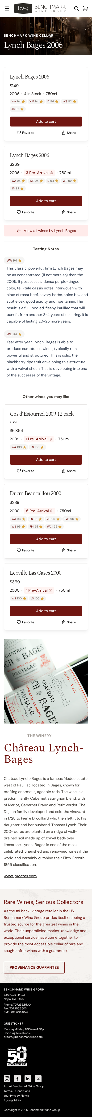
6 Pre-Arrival (39, 510)
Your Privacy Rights (16, 1096)
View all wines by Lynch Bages (50, 230)
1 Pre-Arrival (38, 438)
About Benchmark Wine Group (24, 1086)
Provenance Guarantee (34, 967)
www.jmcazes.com (20, 875)
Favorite (28, 133)
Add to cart (46, 121)
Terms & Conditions (17, 1091)
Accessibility (12, 1100)
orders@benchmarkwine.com (23, 1037)
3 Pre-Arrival (39, 172)
